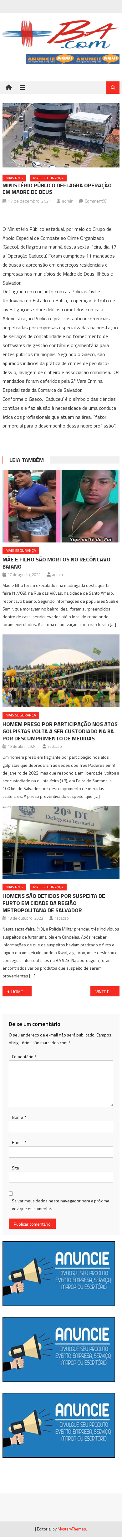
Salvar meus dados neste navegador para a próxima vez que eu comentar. (60, 1204)
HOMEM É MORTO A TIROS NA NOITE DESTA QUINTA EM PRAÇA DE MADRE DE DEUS (21, 991)
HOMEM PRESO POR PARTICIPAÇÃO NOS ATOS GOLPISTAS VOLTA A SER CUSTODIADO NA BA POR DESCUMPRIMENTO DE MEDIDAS (60, 731)
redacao (55, 746)
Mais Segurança (48, 178)
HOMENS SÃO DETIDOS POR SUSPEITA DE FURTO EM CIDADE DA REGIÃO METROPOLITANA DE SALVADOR (54, 903)
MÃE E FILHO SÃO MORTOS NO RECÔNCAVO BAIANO (56, 563)
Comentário (24, 1056)
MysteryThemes (72, 1529)
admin (68, 201)
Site (15, 1167)
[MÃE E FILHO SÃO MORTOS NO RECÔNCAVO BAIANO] (61, 506)
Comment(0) (96, 201)
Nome (19, 1117)
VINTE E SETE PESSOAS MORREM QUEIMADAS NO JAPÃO (107, 991)
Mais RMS (14, 178)
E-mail (19, 1142)
